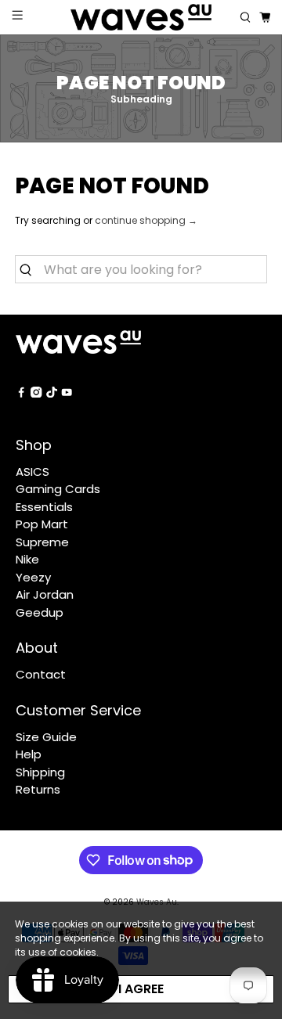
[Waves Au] (141, 17)
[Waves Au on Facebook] (21, 393)
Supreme (42, 542)
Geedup (39, 612)
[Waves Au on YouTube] (66, 393)
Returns (38, 789)
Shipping (40, 772)
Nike (27, 559)
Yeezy (33, 577)
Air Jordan (45, 594)
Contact (41, 674)
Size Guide (46, 737)
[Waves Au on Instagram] (36, 393)
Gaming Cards (58, 489)
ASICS (32, 471)
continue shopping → (146, 220)
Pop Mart (42, 524)
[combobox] (141, 269)
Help (29, 754)
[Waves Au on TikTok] (51, 393)
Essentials (44, 507)
